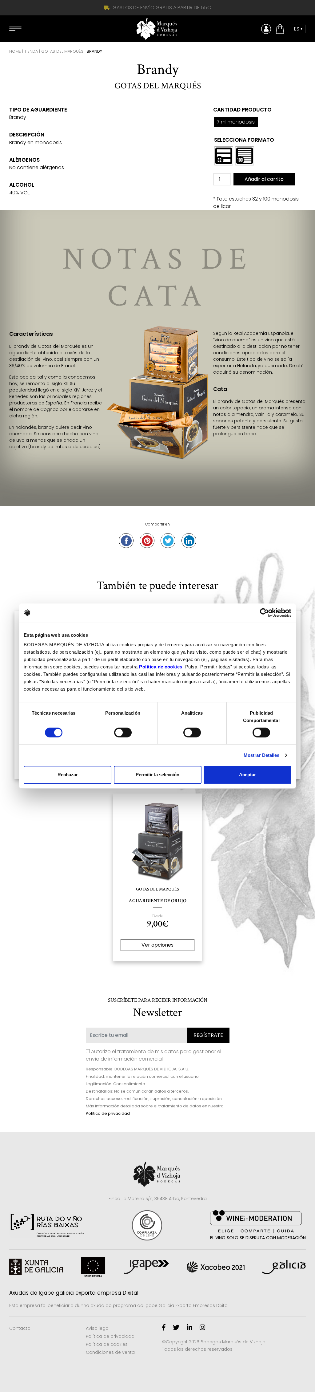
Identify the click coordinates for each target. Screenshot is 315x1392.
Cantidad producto (242, 109)
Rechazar (68, 774)
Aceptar (247, 774)
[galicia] (284, 1267)
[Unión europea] (93, 1267)
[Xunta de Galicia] (36, 1267)
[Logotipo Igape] (146, 1267)
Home (15, 51)
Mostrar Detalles (262, 755)
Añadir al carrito (264, 179)
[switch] (123, 732)
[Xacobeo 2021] (216, 1266)
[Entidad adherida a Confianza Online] (147, 1225)
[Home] (157, 28)
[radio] (223, 156)
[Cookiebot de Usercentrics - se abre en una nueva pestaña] (264, 612)
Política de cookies (107, 1344)
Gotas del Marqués (62, 51)
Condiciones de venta (110, 1352)
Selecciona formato (244, 140)
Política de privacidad (108, 1113)
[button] (281, 29)
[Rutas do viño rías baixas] (46, 1225)
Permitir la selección (157, 774)
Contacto (19, 1328)
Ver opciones (157, 944)
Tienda (31, 51)
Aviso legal (98, 1328)
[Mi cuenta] (266, 29)
